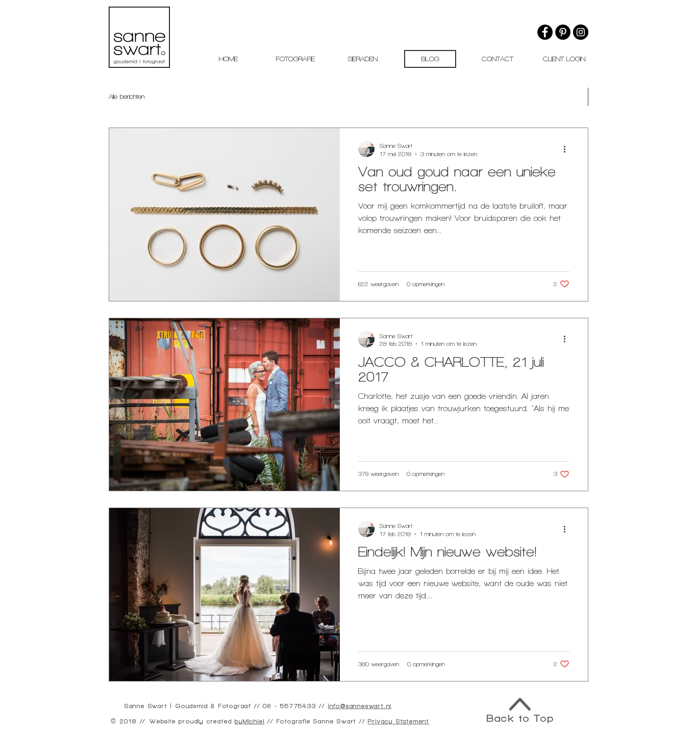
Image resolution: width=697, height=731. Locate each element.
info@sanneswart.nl (359, 706)
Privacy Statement (398, 721)
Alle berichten (126, 96)
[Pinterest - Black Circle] (562, 32)
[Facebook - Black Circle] (545, 32)
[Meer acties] (568, 149)
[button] (295, 59)
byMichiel (249, 721)
